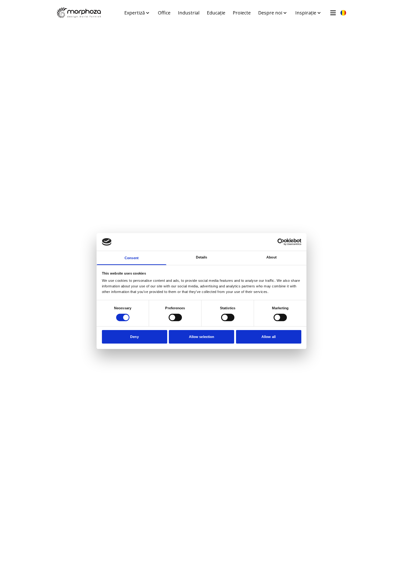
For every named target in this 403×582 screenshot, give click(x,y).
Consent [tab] (132, 258)
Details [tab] (201, 257)
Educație (216, 13)
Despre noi (270, 13)
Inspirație (305, 13)
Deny (134, 337)
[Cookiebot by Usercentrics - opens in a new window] (281, 241)
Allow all (268, 337)
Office (164, 13)
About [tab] (271, 257)
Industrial (188, 13)
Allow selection (201, 337)
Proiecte (242, 13)
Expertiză (134, 13)
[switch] (175, 317)
